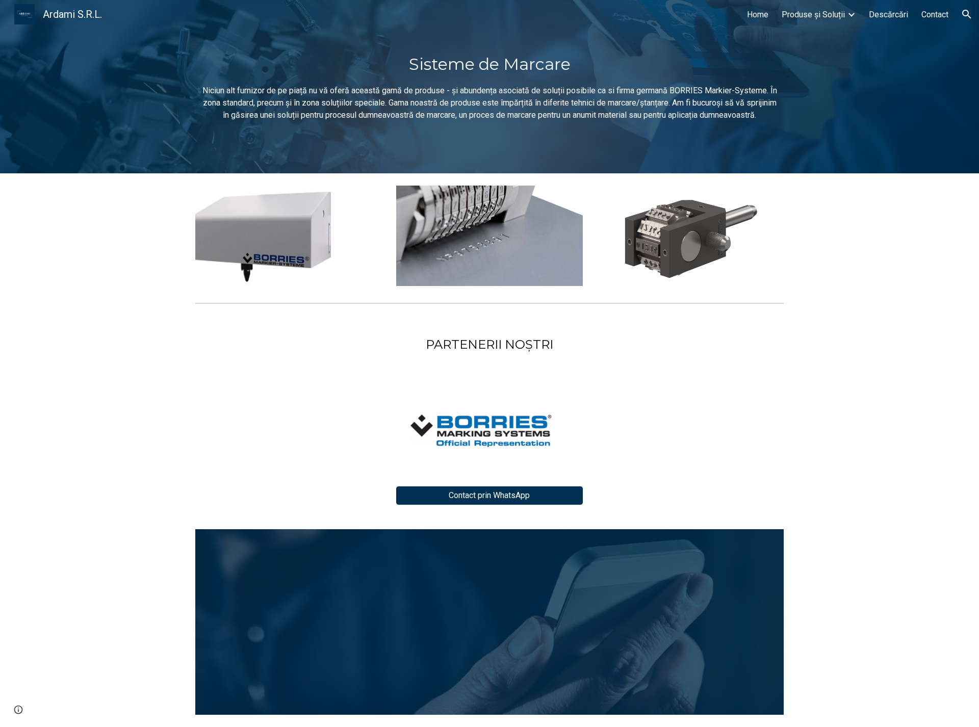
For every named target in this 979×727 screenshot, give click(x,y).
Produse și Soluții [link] (813, 14)
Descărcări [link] (888, 14)
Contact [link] (934, 14)
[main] (489, 87)
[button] (967, 14)
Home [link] (757, 14)
